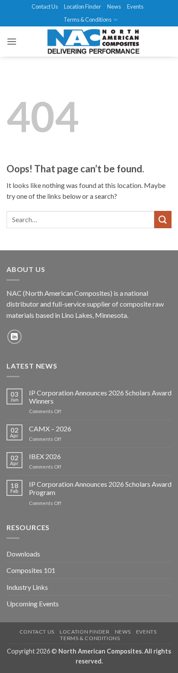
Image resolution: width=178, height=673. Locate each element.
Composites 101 (30, 570)
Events (135, 6)
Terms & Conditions (87, 19)
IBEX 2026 (45, 456)
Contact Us (45, 6)
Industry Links (27, 587)
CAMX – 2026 (50, 428)
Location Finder (82, 6)
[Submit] (163, 219)
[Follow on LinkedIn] (14, 337)
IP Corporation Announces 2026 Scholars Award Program (100, 488)
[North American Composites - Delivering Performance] (93, 41)
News (114, 6)
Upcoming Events (32, 603)
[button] (11, 41)
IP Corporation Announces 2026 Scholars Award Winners (100, 396)
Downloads (23, 554)
